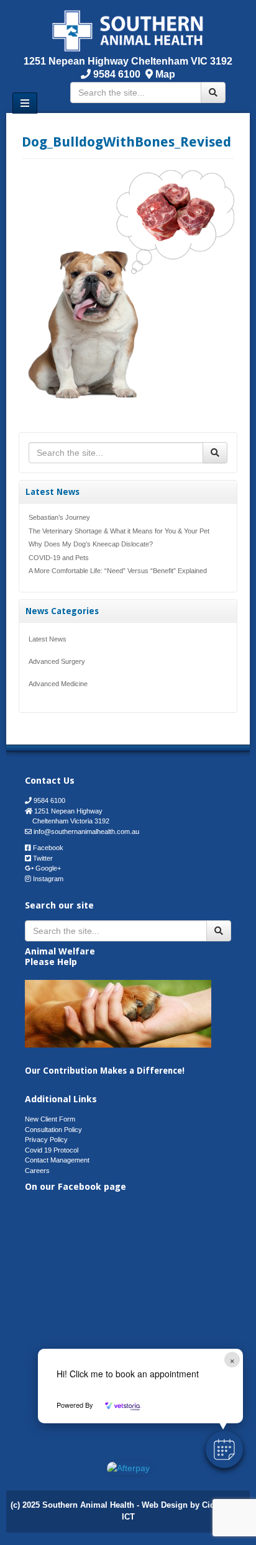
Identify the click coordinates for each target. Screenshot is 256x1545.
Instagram (48, 878)
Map (165, 74)
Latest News (47, 639)
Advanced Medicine (58, 683)
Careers (37, 1170)
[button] (224, 1449)
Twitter (43, 858)
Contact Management (57, 1160)
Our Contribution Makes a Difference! (105, 1071)
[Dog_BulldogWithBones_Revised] (128, 284)
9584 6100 (115, 74)
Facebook (48, 847)
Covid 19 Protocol (51, 1150)
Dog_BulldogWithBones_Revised (126, 142)
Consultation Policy (53, 1129)
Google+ (48, 868)
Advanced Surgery (57, 661)
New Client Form (50, 1119)
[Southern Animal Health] (128, 30)
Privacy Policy (46, 1139)
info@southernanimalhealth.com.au (86, 831)
